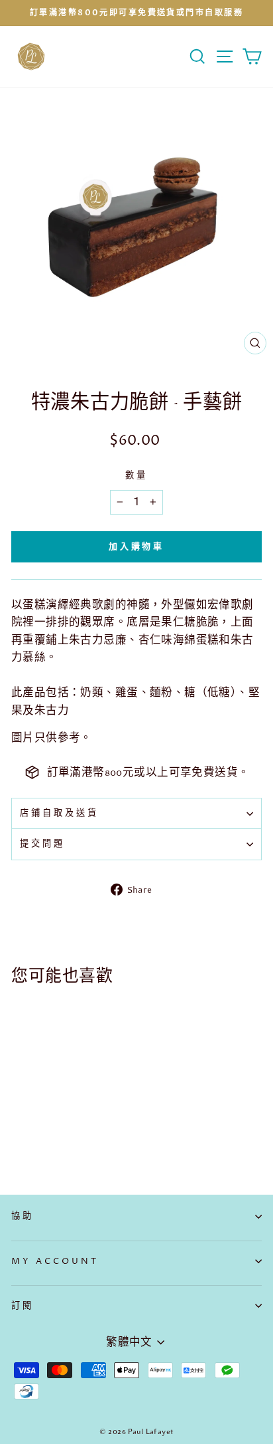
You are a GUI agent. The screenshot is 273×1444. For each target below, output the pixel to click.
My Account (55, 1261)
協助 (22, 1216)
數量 (136, 475)
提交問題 (42, 844)
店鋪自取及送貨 (59, 813)
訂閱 (22, 1306)
